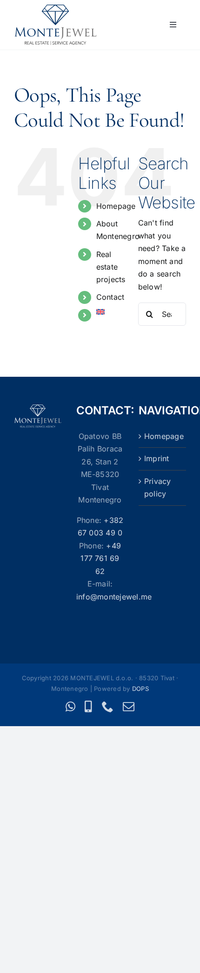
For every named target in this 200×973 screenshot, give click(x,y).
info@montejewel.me (114, 596)
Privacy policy (157, 488)
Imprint (156, 458)
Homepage (116, 206)
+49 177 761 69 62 (100, 558)
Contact (110, 297)
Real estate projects (111, 267)
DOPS (140, 688)
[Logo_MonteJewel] (55, 8)
